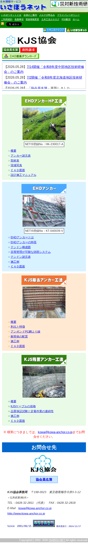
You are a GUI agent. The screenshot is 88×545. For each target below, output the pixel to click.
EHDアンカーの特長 (24, 242)
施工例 (15, 261)
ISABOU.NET (57, 540)
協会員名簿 (44, 479)
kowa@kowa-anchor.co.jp (55, 432)
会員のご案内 (30, 15)
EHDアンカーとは (22, 237)
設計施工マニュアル (23, 175)
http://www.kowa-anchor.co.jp (26, 513)
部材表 (15, 160)
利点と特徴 (18, 326)
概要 (13, 150)
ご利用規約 (6, 19)
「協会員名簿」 (39, 88)
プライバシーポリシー (68, 15)
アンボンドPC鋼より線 (25, 331)
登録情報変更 (32, 19)
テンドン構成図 (21, 247)
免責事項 (19, 19)
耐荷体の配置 (19, 336)
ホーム (76, 19)
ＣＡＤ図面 (18, 170)
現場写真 (16, 165)
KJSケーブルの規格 (23, 406)
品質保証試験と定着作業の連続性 (32, 411)
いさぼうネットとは (11, 15)
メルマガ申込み (47, 15)
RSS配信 (66, 19)
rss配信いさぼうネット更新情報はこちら (2, 23)
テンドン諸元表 (21, 256)
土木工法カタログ (50, 19)
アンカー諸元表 (21, 155)
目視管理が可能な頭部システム (31, 252)
